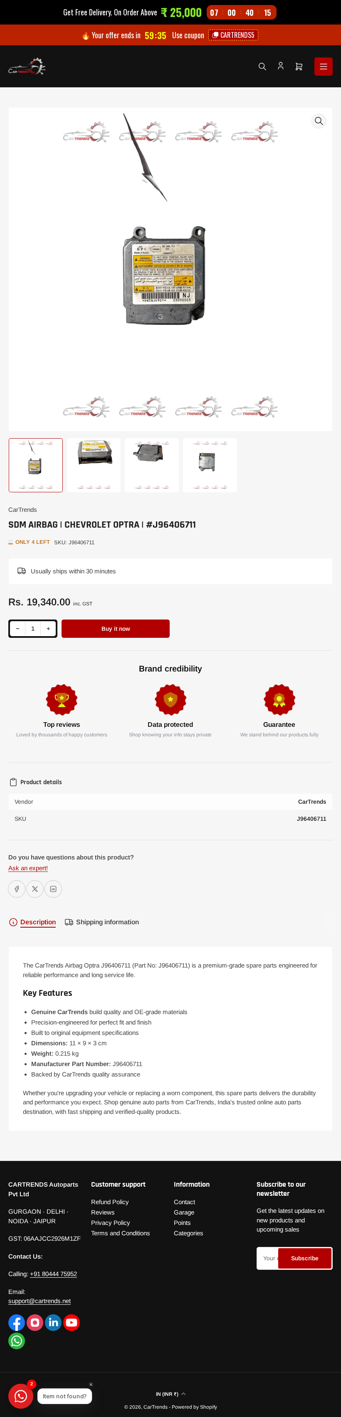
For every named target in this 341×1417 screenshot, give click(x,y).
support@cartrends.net (39, 1300)
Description (38, 922)
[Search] (262, 66)
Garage (184, 1212)
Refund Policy (110, 1201)
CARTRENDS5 (238, 35)
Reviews (103, 1212)
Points (182, 1222)
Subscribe (305, 1258)
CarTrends (22, 509)
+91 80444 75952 (53, 1273)
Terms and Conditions (120, 1233)
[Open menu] (323, 66)
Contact (184, 1201)
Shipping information (107, 922)
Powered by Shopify (194, 1407)
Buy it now (115, 628)
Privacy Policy (110, 1222)
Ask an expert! (28, 867)
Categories (188, 1233)
